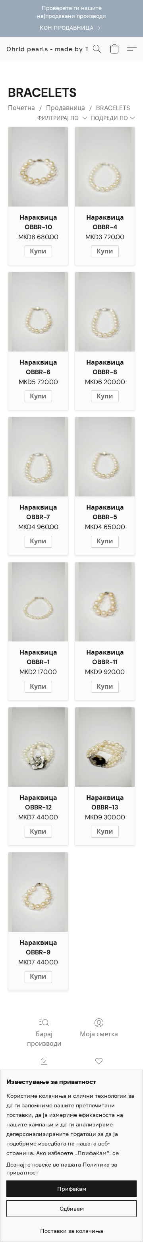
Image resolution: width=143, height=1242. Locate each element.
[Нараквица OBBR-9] (38, 892)
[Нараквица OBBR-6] (38, 312)
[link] (71, 28)
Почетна (21, 108)
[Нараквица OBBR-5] (105, 456)
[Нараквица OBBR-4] (105, 167)
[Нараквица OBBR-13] (105, 747)
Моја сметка (99, 1034)
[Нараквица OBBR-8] (105, 312)
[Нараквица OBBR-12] (38, 747)
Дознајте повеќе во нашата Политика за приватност (61, 1168)
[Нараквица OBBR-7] (38, 456)
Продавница (65, 108)
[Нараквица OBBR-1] (38, 602)
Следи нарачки (44, 1072)
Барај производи (44, 1039)
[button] (55, 49)
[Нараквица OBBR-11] (105, 602)
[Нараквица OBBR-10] (38, 167)
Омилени (98, 1072)
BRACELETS (113, 108)
